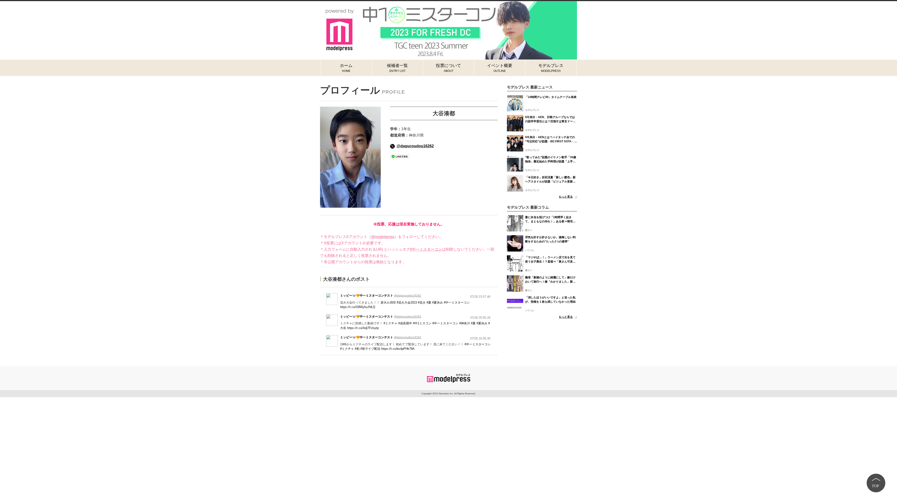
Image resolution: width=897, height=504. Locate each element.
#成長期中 (405, 323)
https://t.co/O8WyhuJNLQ (357, 307)
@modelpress (382, 237)
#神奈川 (464, 323)
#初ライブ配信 (370, 348)
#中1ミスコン (422, 323)
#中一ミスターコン (426, 249)
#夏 (429, 302)
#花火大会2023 (407, 302)
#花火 (422, 302)
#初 (357, 348)
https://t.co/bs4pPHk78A (398, 348)
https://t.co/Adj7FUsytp (363, 328)
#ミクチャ (390, 323)
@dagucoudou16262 (415, 146)
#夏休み (437, 302)
